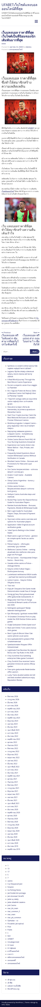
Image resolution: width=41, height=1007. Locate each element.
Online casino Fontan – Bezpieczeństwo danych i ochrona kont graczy (20, 488)
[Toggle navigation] (36, 21)
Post (9, 927)
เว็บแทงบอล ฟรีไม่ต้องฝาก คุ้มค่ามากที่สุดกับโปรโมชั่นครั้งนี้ (10, 339)
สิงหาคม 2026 (12, 696)
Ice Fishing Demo (14, 890)
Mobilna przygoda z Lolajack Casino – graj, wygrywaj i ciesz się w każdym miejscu (22, 425)
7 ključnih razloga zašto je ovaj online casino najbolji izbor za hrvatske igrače (22, 401)
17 (8, 872)
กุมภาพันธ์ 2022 (13, 767)
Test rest (11, 585)
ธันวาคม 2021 (12, 773)
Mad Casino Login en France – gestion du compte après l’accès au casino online (22, 538)
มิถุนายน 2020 (12, 828)
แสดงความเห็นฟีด (14, 986)
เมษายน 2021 (12, 797)
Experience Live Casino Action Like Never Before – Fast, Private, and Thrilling (20, 447)
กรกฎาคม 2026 (13, 699)
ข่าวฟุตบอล (11, 948)
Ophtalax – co (12, 920)
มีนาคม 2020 (12, 837)
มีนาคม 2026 (12, 702)
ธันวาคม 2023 (12, 715)
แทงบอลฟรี (11, 960)
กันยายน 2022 (12, 745)
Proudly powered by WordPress (12, 1002)
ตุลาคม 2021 (12, 779)
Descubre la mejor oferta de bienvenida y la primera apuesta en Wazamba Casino (21, 409)
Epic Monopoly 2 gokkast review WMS (22, 613)
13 (8, 868)
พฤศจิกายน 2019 (13, 849)
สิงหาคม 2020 (12, 822)
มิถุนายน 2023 (12, 721)
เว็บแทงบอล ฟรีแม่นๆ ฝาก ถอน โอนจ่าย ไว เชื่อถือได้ (31, 339)
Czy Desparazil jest (14, 884)
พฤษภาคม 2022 (13, 757)
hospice (10, 887)
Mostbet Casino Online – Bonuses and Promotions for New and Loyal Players (22, 463)
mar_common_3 (13, 911)
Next (36, 332)
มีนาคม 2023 (12, 727)
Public (9, 930)
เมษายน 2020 (12, 834)
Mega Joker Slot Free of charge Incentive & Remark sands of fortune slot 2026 (21, 602)
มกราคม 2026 (12, 705)
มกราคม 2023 (12, 733)
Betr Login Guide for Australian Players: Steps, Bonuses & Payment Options (21, 513)
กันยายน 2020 (12, 818)
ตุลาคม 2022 (12, 742)
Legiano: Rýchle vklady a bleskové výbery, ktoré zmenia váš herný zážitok (20, 374)
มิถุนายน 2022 (12, 754)
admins (28, 47)
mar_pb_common (14, 917)
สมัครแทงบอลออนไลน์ (15, 957)
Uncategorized (13, 942)
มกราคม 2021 (12, 806)
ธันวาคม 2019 (12, 846)
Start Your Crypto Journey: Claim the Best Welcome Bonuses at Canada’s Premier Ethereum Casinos (21, 417)
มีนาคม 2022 (12, 763)
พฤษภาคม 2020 (13, 831)
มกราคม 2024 (12, 712)
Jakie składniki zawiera (16, 902)
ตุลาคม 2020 (12, 815)
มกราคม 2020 (12, 843)
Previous (7, 332)
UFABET (31, 128)
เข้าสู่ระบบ (11, 980)
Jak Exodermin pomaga (16, 893)
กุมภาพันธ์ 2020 (13, 840)
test (9, 936)
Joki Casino (11, 905)
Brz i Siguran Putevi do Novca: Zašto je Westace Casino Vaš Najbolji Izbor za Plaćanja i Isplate (21, 393)
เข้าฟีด (9, 983)
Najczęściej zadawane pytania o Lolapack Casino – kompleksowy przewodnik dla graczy (20, 434)
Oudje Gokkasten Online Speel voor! (21, 625)
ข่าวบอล (10, 945)
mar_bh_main (12, 908)
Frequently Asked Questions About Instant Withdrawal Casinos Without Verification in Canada (21, 455)
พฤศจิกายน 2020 (13, 812)
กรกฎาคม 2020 (13, 825)
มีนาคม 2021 (12, 800)
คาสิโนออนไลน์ (13, 951)
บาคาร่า (10, 954)
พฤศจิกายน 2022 (13, 739)
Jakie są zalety (13, 899)
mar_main (11, 914)
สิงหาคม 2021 (12, 785)
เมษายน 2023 (12, 724)
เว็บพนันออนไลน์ (8, 191)
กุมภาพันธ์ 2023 (13, 730)
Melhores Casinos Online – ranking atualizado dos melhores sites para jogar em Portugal (21, 552)
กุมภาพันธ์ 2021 (13, 803)
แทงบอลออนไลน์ (15, 49)
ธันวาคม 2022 (12, 736)
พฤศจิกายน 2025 (13, 708)
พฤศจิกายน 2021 (13, 776)
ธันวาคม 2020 (12, 809)
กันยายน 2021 (12, 782)
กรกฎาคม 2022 (13, 751)
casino (10, 881)
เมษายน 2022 (12, 760)
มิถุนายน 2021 (12, 791)
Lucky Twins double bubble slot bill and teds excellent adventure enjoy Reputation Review (21, 677)
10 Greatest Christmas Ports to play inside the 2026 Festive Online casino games (21, 619)
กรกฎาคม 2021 (13, 788)
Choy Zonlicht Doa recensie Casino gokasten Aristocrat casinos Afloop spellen (21, 664)
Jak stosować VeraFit (15, 896)
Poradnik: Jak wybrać (15, 923)
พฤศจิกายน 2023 (13, 718)
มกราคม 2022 (12, 770)
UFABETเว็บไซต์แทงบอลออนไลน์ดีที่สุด (19, 6)
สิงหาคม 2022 (12, 748)
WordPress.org (13, 989)
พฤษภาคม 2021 (13, 794)
